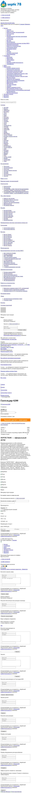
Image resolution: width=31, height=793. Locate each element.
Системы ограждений (12, 53)
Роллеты (9, 51)
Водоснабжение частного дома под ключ (17, 76)
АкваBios (6, 151)
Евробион (6, 118)
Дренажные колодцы (9, 201)
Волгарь (6, 142)
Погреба (9, 35)
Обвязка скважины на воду (14, 87)
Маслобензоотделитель (9, 277)
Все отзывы (4, 348)
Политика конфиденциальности (15, 62)
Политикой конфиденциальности (12, 335)
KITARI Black (7, 146)
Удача (5, 161)
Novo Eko (6, 117)
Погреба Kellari (7, 210)
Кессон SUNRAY (8, 240)
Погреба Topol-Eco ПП (9, 211)
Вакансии (6, 97)
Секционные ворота (12, 47)
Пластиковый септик (6, 364)
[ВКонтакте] (3, 566)
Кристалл (6, 150)
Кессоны (9, 40)
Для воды (6, 265)
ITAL (5, 155)
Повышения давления (9, 262)
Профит (6, 158)
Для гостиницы (8, 174)
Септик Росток (7, 125)
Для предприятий (8, 167)
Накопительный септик (7, 351)
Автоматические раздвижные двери (13, 298)
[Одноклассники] (5, 566)
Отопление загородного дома (14, 72)
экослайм (6, 107)
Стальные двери (8, 300)
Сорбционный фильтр (9, 279)
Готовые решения (8, 254)
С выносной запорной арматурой (12, 258)
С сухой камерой (8, 260)
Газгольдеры (10, 39)
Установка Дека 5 (5, 347)
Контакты (6, 95)
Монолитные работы (12, 81)
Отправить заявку (5, 530)
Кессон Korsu (7, 238)
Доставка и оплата (8, 94)
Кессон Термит (7, 234)
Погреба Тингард (8, 213)
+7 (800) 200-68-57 (5, 17)
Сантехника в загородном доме (15, 70)
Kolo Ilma (6, 140)
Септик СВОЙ (7, 157)
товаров (21, 24)
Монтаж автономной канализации (15, 80)
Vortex (5, 131)
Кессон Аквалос (8, 245)
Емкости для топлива (9, 198)
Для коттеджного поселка (10, 170)
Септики (9, 29)
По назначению (5, 163)
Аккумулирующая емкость (10, 275)
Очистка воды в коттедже (13, 69)
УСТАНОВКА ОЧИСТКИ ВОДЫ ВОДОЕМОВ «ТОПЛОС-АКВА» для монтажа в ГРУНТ (16, 189)
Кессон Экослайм (8, 242)
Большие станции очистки (10, 136)
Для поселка (7, 187)
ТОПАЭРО (6, 129)
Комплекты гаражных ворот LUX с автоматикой (16, 288)
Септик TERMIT (8, 135)
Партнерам (9, 57)
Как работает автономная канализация (10, 358)
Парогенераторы (11, 54)
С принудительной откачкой (9, 509)
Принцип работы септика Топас (9, 371)
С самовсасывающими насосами (12, 267)
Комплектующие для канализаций (15, 32)
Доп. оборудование (5, 195)
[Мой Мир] (6, 566)
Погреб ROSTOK (8, 220)
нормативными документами (8, 339)
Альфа (5, 137)
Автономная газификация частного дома (17, 73)
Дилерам (9, 86)
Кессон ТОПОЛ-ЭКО (9, 241)
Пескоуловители (11, 42)
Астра (5, 122)
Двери (8, 50)
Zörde (5, 115)
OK (1, 625)
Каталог (6, 28)
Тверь (5, 139)
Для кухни (6, 169)
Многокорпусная (8, 261)
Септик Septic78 (8, 147)
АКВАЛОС (7, 110)
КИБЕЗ (5, 154)
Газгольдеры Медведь (9, 229)
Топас (5, 124)
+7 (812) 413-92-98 (13, 324)
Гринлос (6, 120)
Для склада (6, 166)
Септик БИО (7, 159)
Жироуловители (8, 204)
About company (10, 59)
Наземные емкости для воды (11, 199)
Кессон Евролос (8, 235)
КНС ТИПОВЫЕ (8, 256)
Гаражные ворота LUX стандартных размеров (15, 291)
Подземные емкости (9, 205)
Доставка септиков (11, 84)
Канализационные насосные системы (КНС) (18, 43)
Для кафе (6, 171)
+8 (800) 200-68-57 (5, 561)
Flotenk (5, 132)
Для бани (6, 173)
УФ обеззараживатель (9, 280)
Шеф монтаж (10, 83)
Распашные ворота (11, 48)
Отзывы (9, 61)
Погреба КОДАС (8, 217)
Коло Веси (6, 111)
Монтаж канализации (12, 92)
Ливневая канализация (12, 44)
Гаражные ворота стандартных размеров (14, 289)
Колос (5, 114)
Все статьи (3, 377)
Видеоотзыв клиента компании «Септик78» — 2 (13, 344)
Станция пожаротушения (10, 257)
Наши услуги (10, 31)
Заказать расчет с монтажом (15, 420)
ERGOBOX (7, 133)
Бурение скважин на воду (13, 68)
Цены (5, 65)
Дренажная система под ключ (14, 75)
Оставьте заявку (22, 329)
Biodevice (6, 143)
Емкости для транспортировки (11, 202)
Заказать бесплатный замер (8, 23)
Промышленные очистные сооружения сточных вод (14, 222)
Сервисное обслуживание (13, 79)
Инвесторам (10, 58)
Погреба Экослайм (8, 216)
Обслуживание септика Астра (14, 88)
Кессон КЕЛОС (8, 244)
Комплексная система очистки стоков (13, 276)
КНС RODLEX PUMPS (10, 253)
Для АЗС (6, 176)
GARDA (6, 144)
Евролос (6, 109)
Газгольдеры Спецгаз (9, 228)
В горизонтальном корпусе (10, 264)
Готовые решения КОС (9, 272)
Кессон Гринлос (8, 237)
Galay (5, 148)
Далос (5, 113)
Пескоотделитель (8, 273)
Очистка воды (10, 33)
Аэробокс (6, 121)
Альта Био (6, 128)
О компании (7, 55)
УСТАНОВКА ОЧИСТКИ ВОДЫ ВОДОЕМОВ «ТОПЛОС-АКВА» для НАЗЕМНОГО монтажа (16, 192)
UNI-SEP (6, 126)
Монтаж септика (11, 77)
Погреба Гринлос (8, 214)
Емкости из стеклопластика (14, 46)
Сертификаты (10, 64)
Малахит (6, 153)
